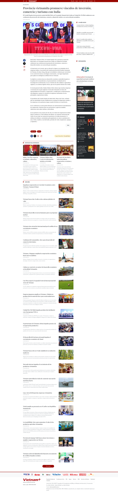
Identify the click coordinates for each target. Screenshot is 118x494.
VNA (79, 479)
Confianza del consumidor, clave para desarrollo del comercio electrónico (38, 241)
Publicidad (93, 479)
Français (80, 1)
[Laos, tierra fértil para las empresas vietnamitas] (66, 397)
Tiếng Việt (72, 1)
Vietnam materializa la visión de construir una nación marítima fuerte (39, 380)
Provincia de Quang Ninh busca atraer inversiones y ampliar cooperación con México (39, 439)
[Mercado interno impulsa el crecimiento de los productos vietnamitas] (66, 368)
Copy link (24, 70)
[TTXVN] (26, 474)
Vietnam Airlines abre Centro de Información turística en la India (46, 159)
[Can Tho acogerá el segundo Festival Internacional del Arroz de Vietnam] (66, 284)
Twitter (24, 63)
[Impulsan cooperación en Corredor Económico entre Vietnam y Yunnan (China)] (66, 189)
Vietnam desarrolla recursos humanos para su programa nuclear (40, 214)
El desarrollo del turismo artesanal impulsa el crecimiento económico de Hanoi (37, 338)
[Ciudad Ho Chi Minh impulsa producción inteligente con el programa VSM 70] (66, 314)
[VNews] (32, 474)
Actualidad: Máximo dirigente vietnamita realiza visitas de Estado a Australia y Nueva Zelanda (82, 136)
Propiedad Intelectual (50, 479)
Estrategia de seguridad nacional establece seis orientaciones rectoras (85, 79)
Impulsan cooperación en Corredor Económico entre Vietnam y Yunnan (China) (39, 186)
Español (84, 1)
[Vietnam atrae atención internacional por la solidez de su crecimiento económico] (66, 230)
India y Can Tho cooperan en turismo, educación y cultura (30, 159)
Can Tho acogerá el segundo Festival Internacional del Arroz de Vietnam (39, 282)
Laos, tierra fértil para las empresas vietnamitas (37, 393)
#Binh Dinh (33, 131)
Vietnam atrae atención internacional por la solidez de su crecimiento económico (40, 227)
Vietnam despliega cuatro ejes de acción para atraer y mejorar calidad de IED (85, 53)
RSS (66, 479)
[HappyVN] (91, 474)
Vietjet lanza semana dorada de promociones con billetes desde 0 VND (85, 46)
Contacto (48, 480)
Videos (81, 87)
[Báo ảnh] (83, 474)
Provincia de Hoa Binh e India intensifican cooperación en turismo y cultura (64, 160)
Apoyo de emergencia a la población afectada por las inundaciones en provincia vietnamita (85, 105)
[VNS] (57, 474)
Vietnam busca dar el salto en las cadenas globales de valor (39, 200)
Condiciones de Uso (60, 479)
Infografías (82, 61)
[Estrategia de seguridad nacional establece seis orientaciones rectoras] (86, 69)
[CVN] (65, 474)
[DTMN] (73, 474)
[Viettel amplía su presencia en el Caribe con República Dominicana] (66, 410)
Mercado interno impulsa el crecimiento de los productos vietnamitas (37, 365)
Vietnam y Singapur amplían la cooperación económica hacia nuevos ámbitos (39, 254)
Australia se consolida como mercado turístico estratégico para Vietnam (85, 33)
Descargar (48, 466)
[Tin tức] (37, 474)
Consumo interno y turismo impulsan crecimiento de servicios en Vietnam (85, 25)
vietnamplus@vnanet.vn (54, 487)
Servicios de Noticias (85, 479)
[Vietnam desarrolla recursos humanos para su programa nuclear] (66, 217)
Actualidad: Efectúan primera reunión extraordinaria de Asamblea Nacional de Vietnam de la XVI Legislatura (82, 150)
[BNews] (43, 474)
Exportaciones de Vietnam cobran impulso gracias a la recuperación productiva (39, 324)
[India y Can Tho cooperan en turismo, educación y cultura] (31, 150)
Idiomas (74, 479)
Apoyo (70, 479)
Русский (90, 1)
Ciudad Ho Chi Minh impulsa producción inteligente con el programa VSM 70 (39, 311)
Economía (26, 4)
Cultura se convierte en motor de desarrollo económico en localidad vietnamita (40, 268)
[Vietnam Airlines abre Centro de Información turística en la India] (48, 150)
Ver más (27, 182)
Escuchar (82, 128)
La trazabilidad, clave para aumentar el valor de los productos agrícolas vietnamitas (38, 423)
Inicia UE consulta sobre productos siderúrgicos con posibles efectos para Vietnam (85, 41)
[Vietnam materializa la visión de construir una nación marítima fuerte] (66, 382)
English (76, 1)
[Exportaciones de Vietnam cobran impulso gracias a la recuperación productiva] (66, 327)
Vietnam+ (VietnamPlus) (32, 1)
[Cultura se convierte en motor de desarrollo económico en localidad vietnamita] (66, 271)
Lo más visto (82, 22)
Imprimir (24, 66)
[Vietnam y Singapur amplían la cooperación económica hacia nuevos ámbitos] (66, 257)
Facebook (24, 60)
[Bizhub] (48, 474)
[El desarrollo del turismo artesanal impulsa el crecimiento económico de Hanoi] (66, 341)
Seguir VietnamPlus (59, 136)
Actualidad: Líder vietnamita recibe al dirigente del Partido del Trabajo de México (82, 123)
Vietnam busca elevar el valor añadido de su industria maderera (39, 352)
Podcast (82, 117)
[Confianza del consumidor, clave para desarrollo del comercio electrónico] (66, 244)
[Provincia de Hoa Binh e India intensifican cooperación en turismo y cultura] (65, 150)
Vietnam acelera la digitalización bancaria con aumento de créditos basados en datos (40, 455)
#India (39, 131)
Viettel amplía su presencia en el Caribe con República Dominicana (39, 407)
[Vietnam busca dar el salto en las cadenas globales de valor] (66, 203)
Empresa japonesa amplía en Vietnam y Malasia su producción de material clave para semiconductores (39, 295)
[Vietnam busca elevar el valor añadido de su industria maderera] (66, 355)
